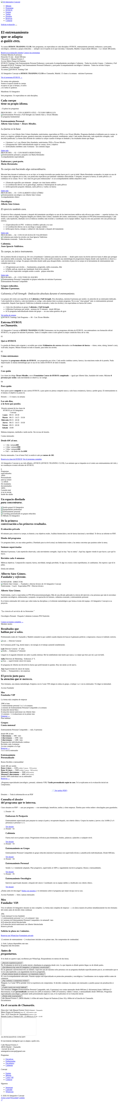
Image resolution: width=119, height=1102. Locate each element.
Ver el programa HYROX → (11, 77)
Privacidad (14, 1098)
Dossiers (9, 16)
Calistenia (9, 1065)
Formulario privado (26, 936)
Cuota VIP (9, 1077)
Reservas (9, 18)
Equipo (8, 12)
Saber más (4, 151)
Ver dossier (10, 827)
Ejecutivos (9, 1059)
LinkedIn (9, 1090)
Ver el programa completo (32, 459)
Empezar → (5, 716)
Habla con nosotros (29, 891)
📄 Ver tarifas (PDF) (59, 791)
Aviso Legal (5, 1098)
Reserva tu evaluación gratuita (12, 53)
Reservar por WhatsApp (10, 936)
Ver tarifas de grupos (8, 315)
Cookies (22, 1098)
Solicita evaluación (8, 25)
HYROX (9, 10)
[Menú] (16, 25)
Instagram (9, 1087)
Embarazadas (10, 1061)
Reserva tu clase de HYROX (11, 459)
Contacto (9, 21)
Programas (9, 8)
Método (8, 6)
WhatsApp (9, 1092)
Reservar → (5, 748)
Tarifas (8, 14)
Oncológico (10, 1063)
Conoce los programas (31, 53)
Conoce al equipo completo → (12, 622)
